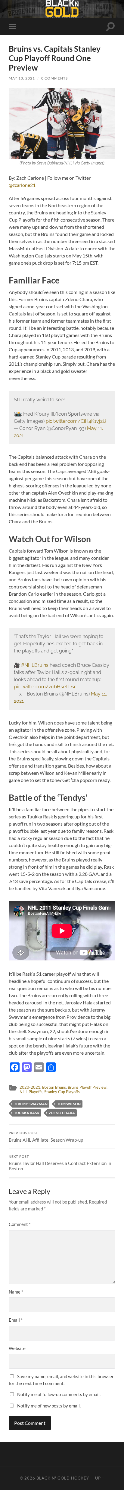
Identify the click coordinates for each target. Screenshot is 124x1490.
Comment (20, 1224)
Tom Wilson (69, 1104)
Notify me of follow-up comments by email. (59, 1394)
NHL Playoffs (31, 1091)
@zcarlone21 (22, 185)
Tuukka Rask (26, 1113)
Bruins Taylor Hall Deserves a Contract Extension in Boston (60, 1163)
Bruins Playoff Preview (87, 1087)
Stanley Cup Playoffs (62, 1091)
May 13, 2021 (22, 78)
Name (16, 1291)
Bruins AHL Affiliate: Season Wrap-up (46, 1137)
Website (17, 1348)
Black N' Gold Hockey (62, 1478)
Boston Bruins (54, 1087)
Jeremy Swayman (31, 1104)
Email (16, 1320)
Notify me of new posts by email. (49, 1405)
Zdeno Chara (62, 1113)
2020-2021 (30, 1087)
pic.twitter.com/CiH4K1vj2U (76, 421)
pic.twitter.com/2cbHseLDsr (45, 687)
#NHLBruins (34, 665)
